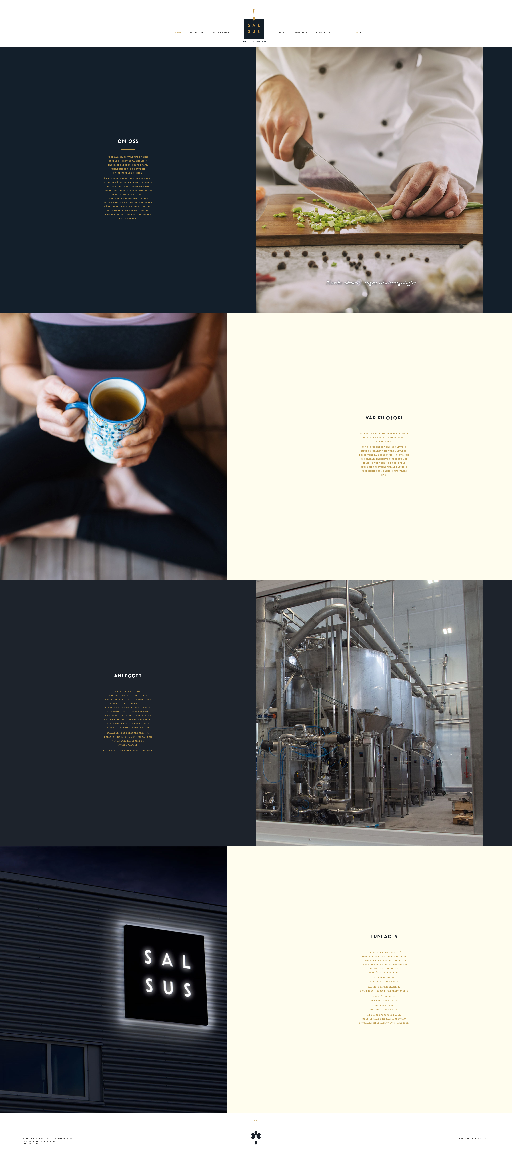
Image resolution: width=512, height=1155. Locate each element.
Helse (282, 32)
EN (361, 32)
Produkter (197, 32)
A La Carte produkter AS (382, 1015)
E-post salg (482, 1139)
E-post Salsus (465, 1139)
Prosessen (301, 32)
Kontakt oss (324, 32)
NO (357, 32)
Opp (256, 1121)
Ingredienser (220, 32)
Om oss (177, 32)
